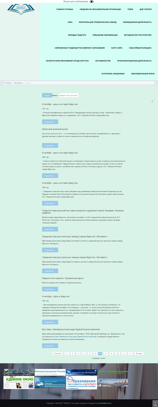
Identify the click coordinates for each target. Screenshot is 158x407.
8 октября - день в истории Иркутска (60, 104)
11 (124, 353)
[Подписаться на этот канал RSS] (153, 101)
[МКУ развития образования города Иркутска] (21, 9)
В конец (139, 353)
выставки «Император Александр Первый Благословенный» (74, 336)
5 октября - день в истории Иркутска (60, 182)
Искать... (55, 95)
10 (117, 353)
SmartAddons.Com (105, 403)
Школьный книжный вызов (55, 128)
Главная (8, 83)
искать (47, 95)
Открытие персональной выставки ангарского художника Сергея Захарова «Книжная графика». (83, 211)
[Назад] (66, 353)
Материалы (18, 83)
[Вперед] (130, 353)
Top (155, 405)
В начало (57, 353)
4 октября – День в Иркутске (55, 296)
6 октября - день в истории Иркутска (60, 152)
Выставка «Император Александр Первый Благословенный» (71, 329)
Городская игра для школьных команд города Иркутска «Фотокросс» (75, 236)
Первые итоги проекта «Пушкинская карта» (63, 278)
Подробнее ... (50, 122)
